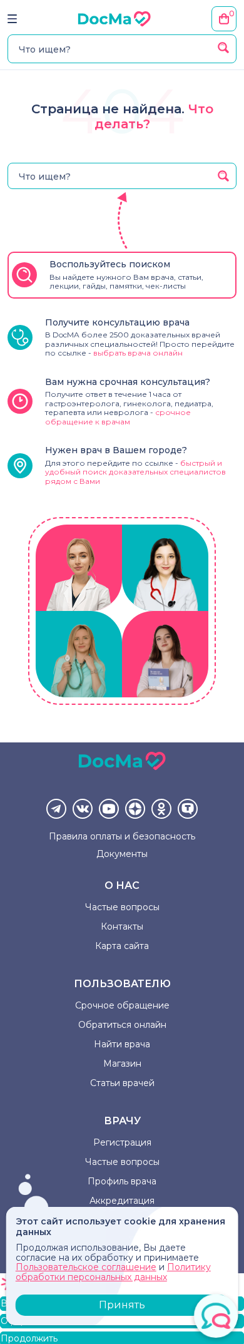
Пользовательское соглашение (86, 1267)
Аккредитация (122, 1200)
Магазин (122, 1063)
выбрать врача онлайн (138, 352)
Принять (122, 1305)
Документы (122, 853)
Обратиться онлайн (122, 1024)
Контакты (122, 926)
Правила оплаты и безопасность (122, 836)
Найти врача (122, 1044)
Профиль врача (122, 1181)
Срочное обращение (122, 1005)
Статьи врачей (122, 1083)
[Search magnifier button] (223, 47)
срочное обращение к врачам (118, 417)
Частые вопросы (122, 907)
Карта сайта (122, 946)
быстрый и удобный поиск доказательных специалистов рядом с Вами (135, 472)
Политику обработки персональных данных (113, 1271)
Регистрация (122, 1142)
